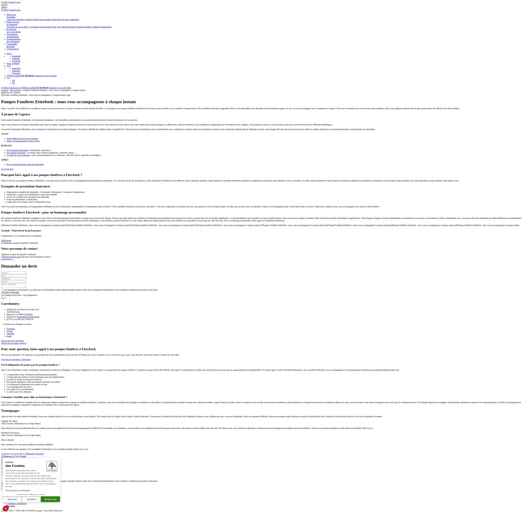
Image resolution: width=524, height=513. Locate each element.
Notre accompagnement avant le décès (23, 141)
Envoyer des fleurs (15, 341)
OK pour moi (50, 499)
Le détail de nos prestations (18, 155)
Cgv (3, 298)
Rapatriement (105, 27)
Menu (4, 7)
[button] (5, 508)
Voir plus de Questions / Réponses (16, 359)
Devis (16, 49)
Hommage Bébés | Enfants (88, 27)
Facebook (16, 61)
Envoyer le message (10, 293)
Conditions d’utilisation (17, 503)
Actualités (11, 506)
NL (13, 83)
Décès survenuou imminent (13, 23)
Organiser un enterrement (41, 27)
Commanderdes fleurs (12, 45)
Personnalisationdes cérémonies (14, 40)
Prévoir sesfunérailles (11, 15)
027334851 (28, 314)
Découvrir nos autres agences (13, 343)
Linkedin (16, 58)
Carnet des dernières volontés (19, 19)
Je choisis (31, 499)
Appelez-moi (14, 257)
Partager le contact (24, 324)
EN (13, 80)
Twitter (10, 331)
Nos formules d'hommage (18, 150)
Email (9, 336)
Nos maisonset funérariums (13, 35)
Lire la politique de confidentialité (17, 490)
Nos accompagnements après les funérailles (25, 164)
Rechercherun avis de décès (14, 30)
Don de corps (63, 19)
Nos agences (15, 90)
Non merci (12, 499)
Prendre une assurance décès (44, 19)
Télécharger (6, 240)
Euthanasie (74, 19)
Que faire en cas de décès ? (18, 27)
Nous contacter (13, 63)
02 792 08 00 (38, 454)
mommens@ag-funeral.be (28, 317)
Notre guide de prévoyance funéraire (22, 138)
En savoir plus (7, 169)
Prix (54, 27)
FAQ (9, 66)
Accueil (4, 90)
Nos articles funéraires (66, 27)
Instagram (16, 56)
